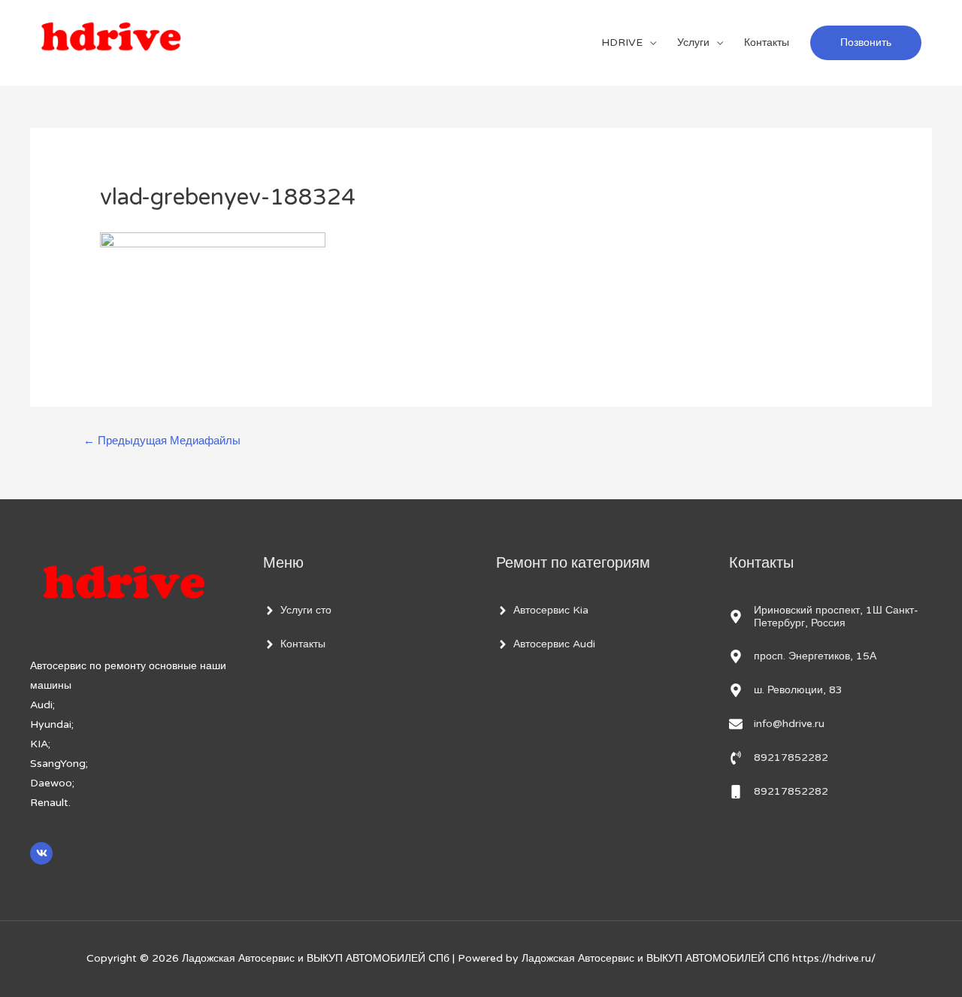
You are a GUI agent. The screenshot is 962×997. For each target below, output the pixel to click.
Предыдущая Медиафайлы (161, 440)
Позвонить (865, 42)
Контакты (766, 42)
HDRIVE (622, 42)
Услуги (693, 42)
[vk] (43, 853)
